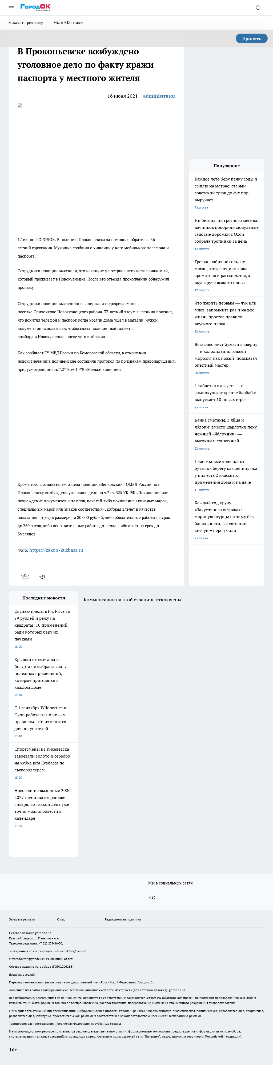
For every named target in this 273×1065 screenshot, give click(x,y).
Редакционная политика (123, 919)
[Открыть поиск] (258, 7)
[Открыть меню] (11, 7)
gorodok (41, 933)
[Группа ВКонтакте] (151, 897)
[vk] (25, 576)
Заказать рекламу (26, 22)
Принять (251, 38)
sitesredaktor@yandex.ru (72, 951)
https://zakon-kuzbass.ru (56, 550)
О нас (61, 919)
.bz (49, 933)
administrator (159, 96)
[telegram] (44, 576)
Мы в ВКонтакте (69, 22)
